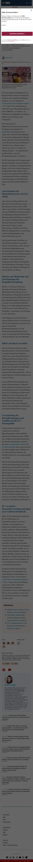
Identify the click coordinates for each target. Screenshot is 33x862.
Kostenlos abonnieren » (17, 34)
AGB (23, 40)
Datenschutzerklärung (12, 40)
